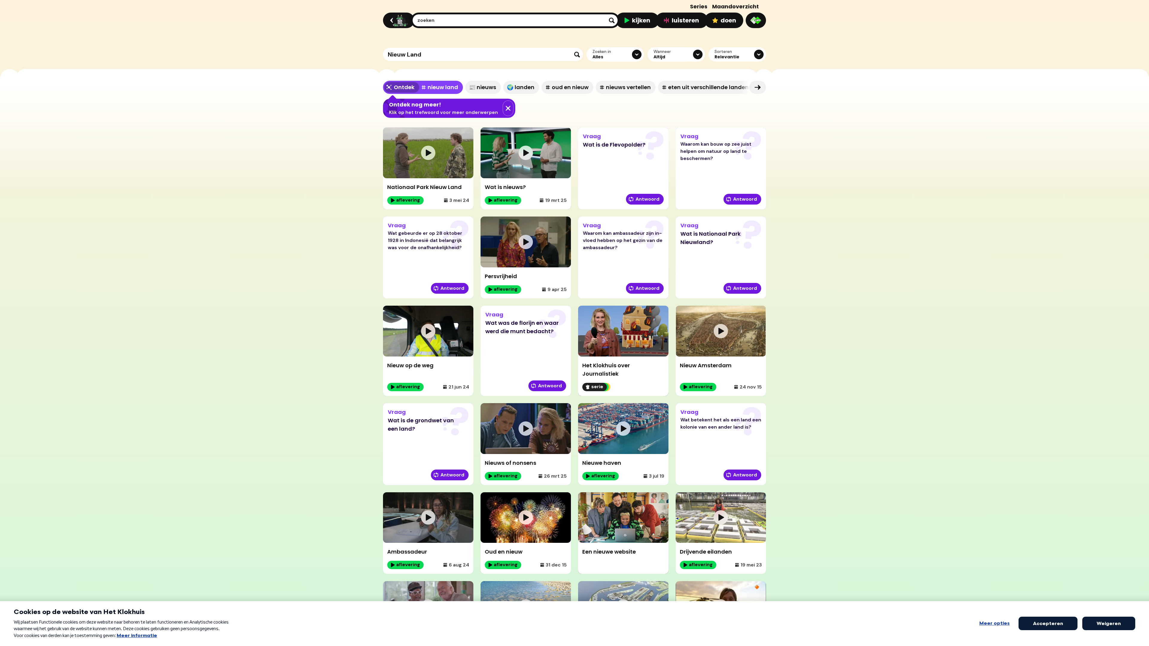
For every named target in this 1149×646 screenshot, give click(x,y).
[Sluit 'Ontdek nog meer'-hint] (508, 108)
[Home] (398, 20)
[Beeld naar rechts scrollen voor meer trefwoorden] (757, 87)
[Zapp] (756, 20)
